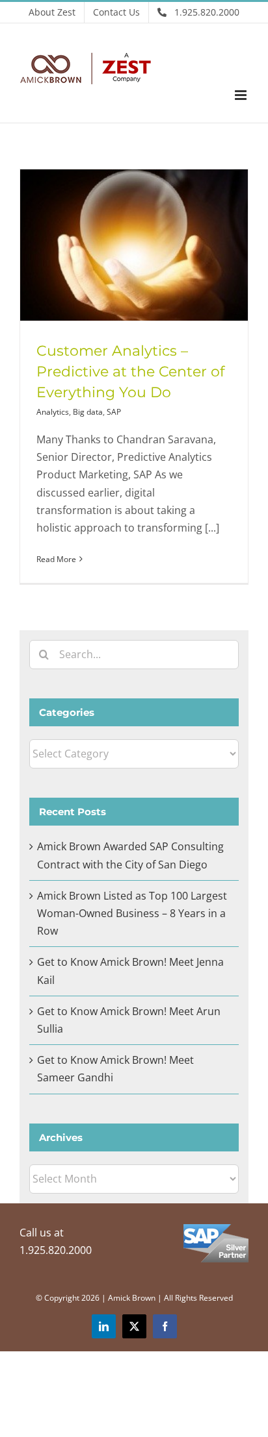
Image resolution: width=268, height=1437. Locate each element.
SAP (114, 411)
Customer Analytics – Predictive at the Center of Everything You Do (130, 371)
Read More (56, 559)
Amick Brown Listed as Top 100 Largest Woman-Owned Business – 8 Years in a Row (132, 913)
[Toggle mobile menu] (241, 95)
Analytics (52, 411)
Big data (88, 411)
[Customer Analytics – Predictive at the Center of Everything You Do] (134, 245)
